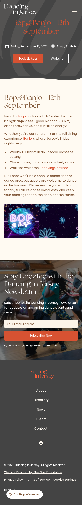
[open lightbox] (21, 221)
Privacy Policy (13, 480)
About (41, 390)
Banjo (21, 116)
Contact (41, 428)
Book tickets (28, 58)
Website (57, 58)
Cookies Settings (64, 480)
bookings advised (54, 168)
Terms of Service (38, 480)
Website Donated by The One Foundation (33, 472)
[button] (74, 9)
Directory (41, 400)
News (41, 409)
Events (41, 419)
